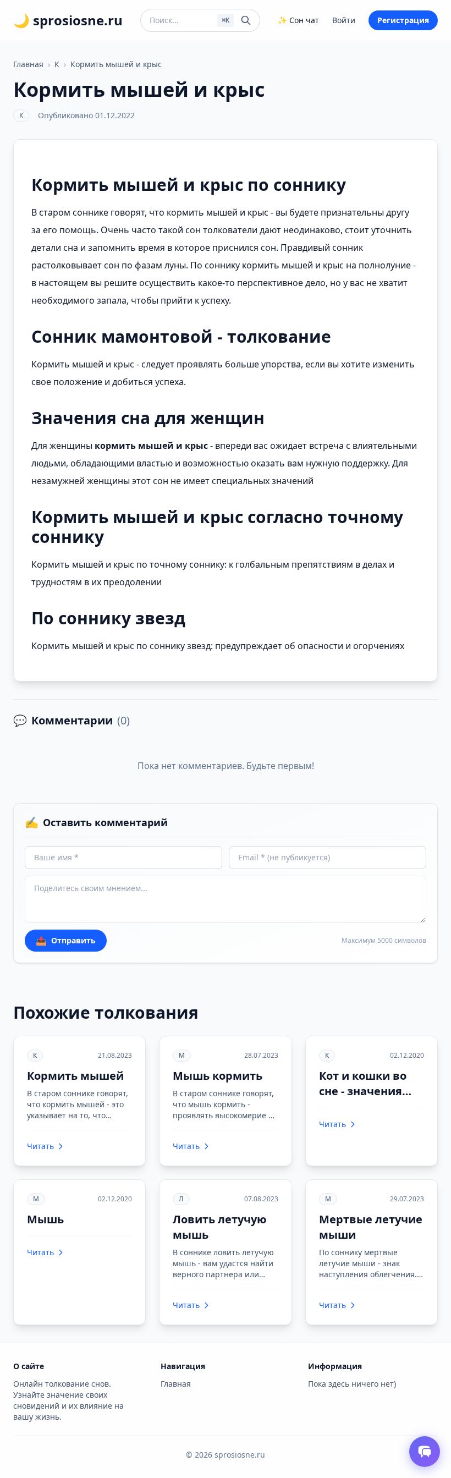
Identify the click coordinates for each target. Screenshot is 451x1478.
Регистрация (403, 20)
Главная (28, 64)
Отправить (66, 941)
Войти (343, 20)
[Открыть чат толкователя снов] (424, 1451)
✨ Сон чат (298, 20)
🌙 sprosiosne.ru (68, 20)
